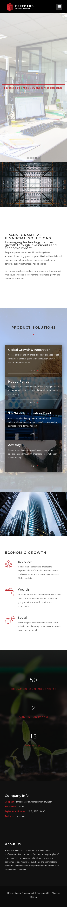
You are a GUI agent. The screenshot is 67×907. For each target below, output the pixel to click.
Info (32, 370)
